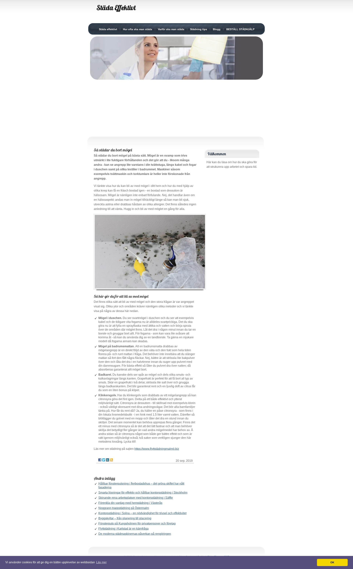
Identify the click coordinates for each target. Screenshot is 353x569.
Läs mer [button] (101, 562)
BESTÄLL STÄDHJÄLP (240, 29)
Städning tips (198, 29)
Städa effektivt (108, 29)
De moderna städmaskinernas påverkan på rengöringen (134, 533)
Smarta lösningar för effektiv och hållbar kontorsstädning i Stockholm (142, 492)
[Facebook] (99, 459)
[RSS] (111, 459)
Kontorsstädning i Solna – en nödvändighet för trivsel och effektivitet (142, 513)
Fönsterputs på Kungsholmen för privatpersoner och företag (137, 523)
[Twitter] (103, 459)
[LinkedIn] (107, 459)
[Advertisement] (176, 107)
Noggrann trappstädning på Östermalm (123, 508)
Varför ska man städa (171, 29)
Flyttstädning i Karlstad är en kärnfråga (123, 528)
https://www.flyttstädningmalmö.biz (156, 448)
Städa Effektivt (116, 7)
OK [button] (332, 562)
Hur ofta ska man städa (137, 29)
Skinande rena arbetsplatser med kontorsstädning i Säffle (135, 497)
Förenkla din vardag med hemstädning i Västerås (130, 502)
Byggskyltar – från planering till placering (124, 518)
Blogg (216, 29)
